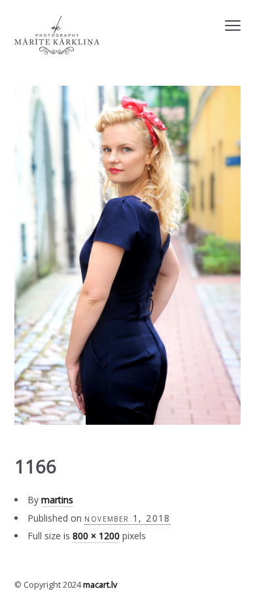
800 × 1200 (96, 535)
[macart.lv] (56, 35)
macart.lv (100, 584)
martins (57, 499)
